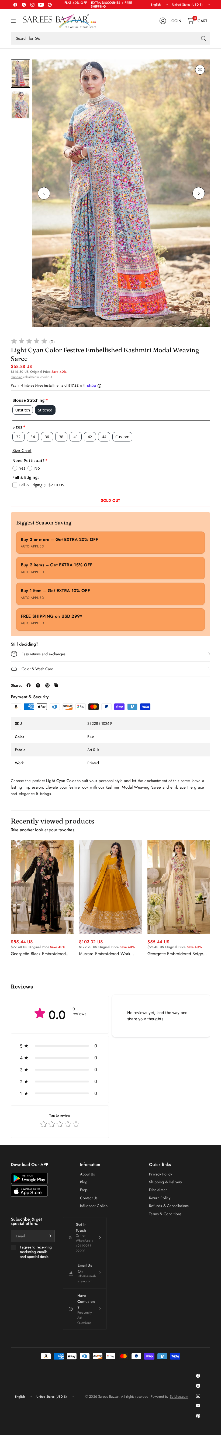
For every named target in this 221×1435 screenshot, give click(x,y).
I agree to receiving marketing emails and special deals (36, 1252)
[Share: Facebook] (28, 685)
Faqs (84, 1189)
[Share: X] (38, 685)
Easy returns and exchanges (43, 654)
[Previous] (44, 193)
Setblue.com (179, 1396)
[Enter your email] (49, 1236)
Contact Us (89, 1198)
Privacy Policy (160, 1174)
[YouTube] (41, 4)
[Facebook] (15, 4)
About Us (87, 1174)
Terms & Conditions (165, 1214)
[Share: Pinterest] (47, 685)
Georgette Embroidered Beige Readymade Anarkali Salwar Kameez (175, 953)
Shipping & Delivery (165, 1182)
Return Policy (159, 1198)
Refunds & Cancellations (169, 1205)
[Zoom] (200, 70)
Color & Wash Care (37, 669)
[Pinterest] (49, 4)
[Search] (203, 38)
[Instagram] (32, 4)
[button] (59, 1045)
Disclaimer (158, 1189)
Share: (16, 685)
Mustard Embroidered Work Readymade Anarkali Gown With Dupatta (109, 953)
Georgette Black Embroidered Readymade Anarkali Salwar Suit (41, 953)
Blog (84, 1182)
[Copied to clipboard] (55, 685)
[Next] (198, 193)
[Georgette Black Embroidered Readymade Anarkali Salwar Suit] (42, 887)
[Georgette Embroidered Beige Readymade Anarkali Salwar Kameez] (178, 887)
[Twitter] (23, 4)
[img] (29, 342)
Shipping (16, 377)
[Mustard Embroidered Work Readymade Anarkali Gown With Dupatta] (110, 887)
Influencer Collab (94, 1205)
